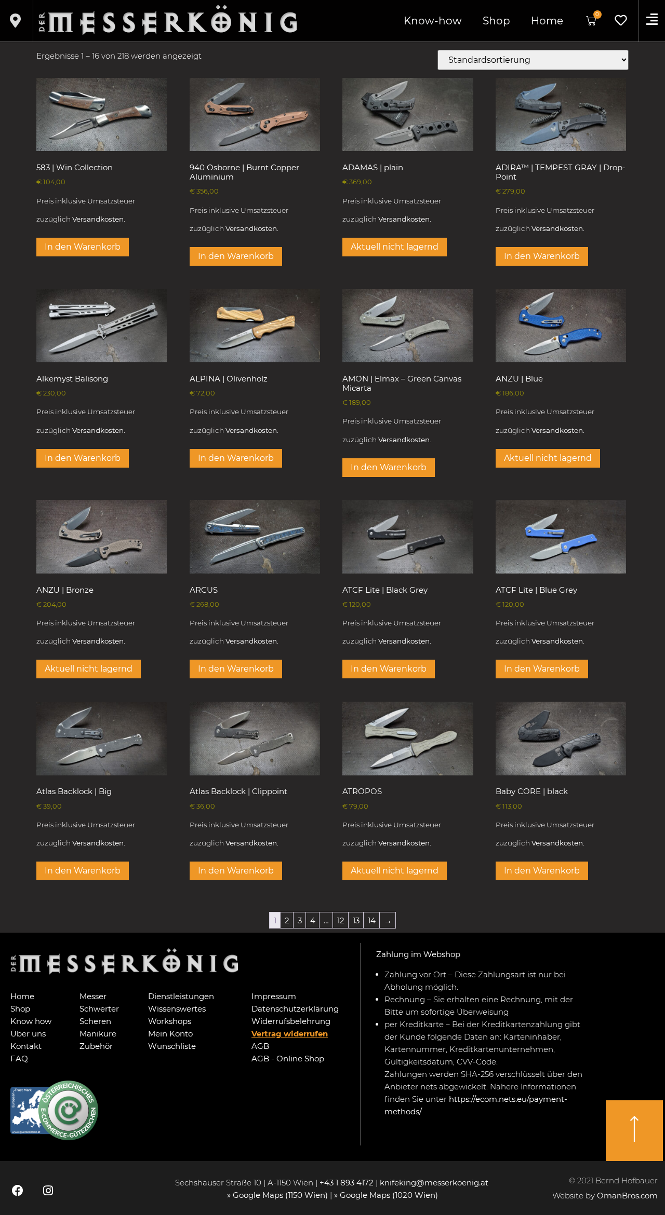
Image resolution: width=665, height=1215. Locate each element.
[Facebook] (17, 1190)
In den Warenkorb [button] (83, 247)
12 (340, 920)
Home (547, 21)
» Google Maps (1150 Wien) (278, 1195)
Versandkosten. (98, 219)
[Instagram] (47, 1190)
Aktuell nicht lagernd (394, 247)
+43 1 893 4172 (347, 1182)
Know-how (433, 21)
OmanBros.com (627, 1195)
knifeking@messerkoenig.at (435, 1182)
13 (356, 920)
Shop (496, 21)
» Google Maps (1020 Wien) (386, 1195)
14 (372, 920)
